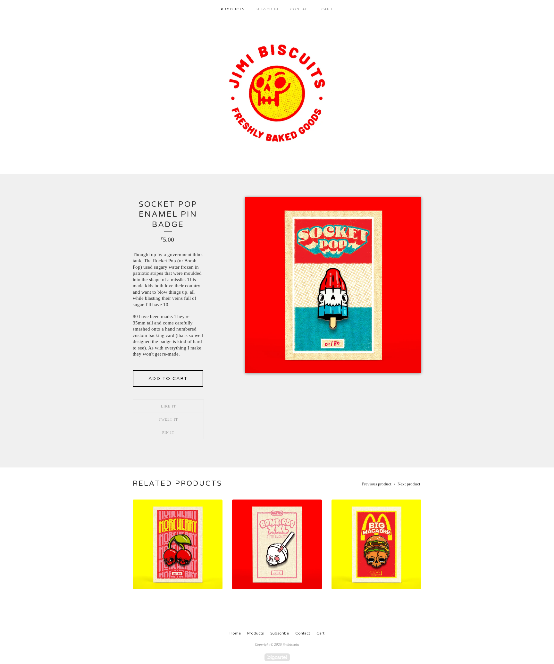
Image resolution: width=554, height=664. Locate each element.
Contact (300, 9)
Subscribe (268, 9)
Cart (327, 9)
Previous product (376, 484)
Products (233, 9)
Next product (409, 484)
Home (235, 633)
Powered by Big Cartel (277, 657)
